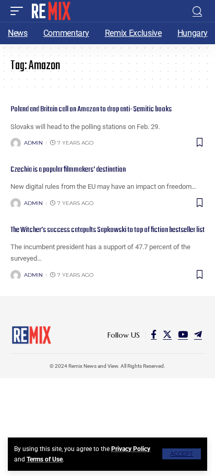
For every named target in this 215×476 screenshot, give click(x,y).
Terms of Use (45, 459)
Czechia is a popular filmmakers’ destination (68, 169)
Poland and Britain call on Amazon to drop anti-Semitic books (91, 109)
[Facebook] (153, 334)
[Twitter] (167, 334)
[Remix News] (50, 11)
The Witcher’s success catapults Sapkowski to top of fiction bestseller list (107, 230)
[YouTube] (182, 334)
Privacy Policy (130, 449)
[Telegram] (198, 334)
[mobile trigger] (19, 11)
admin (33, 142)
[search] (197, 11)
